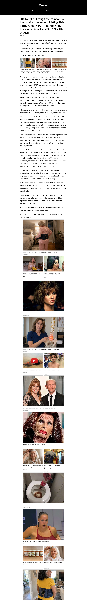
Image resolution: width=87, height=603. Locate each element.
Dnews (43, 5)
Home (33, 10)
